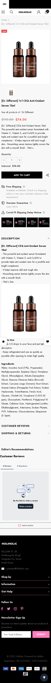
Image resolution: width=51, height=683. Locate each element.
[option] (25, 57)
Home (4, 20)
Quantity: (6, 154)
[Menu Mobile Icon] (3, 12)
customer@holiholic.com (17, 568)
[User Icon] (38, 12)
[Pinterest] (22, 608)
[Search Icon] (14, 12)
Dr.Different (27, 112)
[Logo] (25, 12)
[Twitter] (8, 608)
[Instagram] (15, 608)
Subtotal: (6, 166)
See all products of (10, 112)
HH (4, 4)
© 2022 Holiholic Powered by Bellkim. (25, 656)
